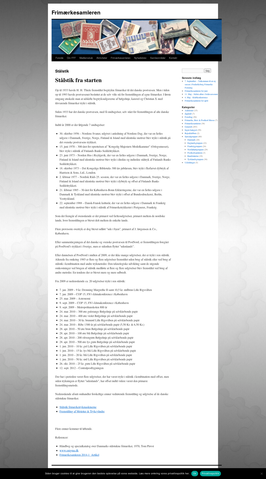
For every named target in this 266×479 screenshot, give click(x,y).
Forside (59, 58)
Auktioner (189, 110)
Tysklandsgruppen (195, 159)
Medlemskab (86, 58)
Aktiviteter (101, 58)
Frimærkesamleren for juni (196, 90)
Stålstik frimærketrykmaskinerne (78, 407)
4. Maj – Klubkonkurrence (196, 97)
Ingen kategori (191, 129)
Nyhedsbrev (140, 58)
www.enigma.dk (69, 450)
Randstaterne (193, 155)
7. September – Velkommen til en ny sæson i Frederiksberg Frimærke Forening (200, 84)
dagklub (188, 113)
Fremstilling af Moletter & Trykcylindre (82, 411)
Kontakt (173, 58)
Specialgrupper (191, 136)
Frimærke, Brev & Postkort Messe (199, 120)
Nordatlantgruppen (195, 149)
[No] (261, 473)
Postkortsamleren (194, 152)
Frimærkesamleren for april (196, 100)
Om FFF (71, 58)
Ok (194, 473)
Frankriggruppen (194, 146)
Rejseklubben (190, 133)
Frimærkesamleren (76, 12)
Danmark (191, 139)
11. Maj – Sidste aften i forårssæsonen (201, 94)
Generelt (188, 126)
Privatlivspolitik (210, 473)
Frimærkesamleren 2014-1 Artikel (79, 455)
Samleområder (157, 58)
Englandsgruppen (194, 142)
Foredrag (189, 116)
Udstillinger (190, 162)
